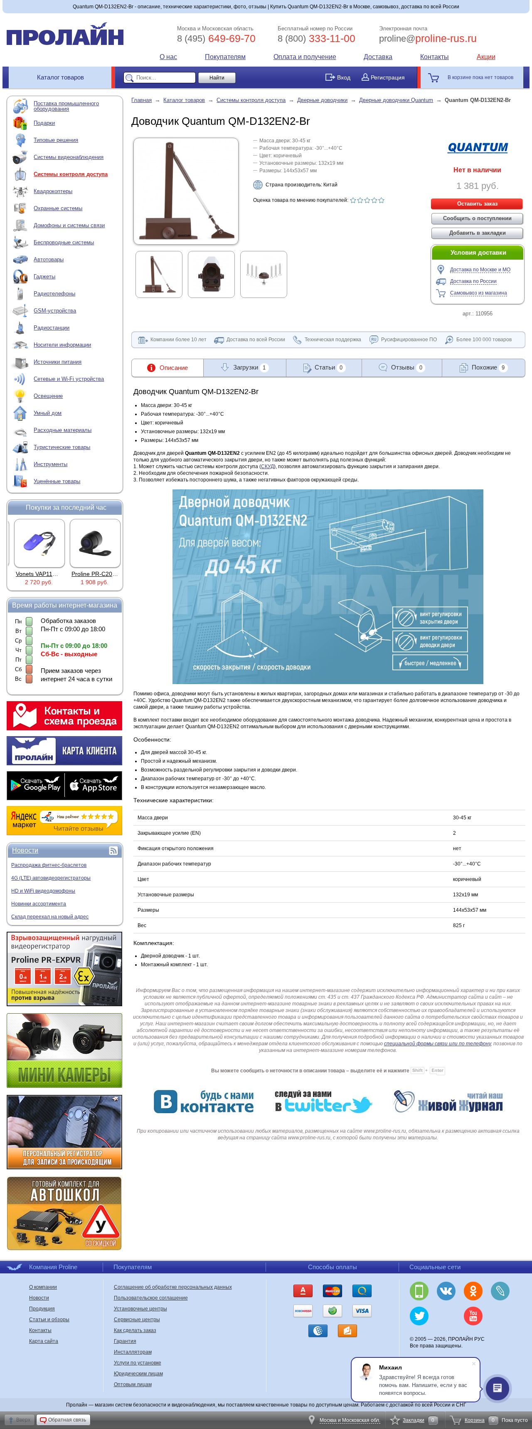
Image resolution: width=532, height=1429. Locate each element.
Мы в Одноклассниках (473, 1291)
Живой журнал (500, 1291)
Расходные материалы (62, 430)
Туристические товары (62, 447)
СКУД (267, 466)
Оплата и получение (304, 56)
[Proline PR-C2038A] (93, 543)
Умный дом (48, 413)
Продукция (42, 1309)
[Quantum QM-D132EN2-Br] (186, 239)
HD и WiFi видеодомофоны (43, 891)
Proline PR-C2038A (95, 574)
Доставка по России (473, 281)
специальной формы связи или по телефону (437, 1044)
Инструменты (50, 464)
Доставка (378, 56)
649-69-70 (216, 38)
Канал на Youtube (473, 1316)
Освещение (48, 396)
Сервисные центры (137, 1319)
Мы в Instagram (446, 1316)
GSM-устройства (55, 311)
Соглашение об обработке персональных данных (173, 1287)
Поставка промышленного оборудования (66, 106)
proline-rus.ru (428, 38)
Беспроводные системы (64, 242)
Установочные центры (140, 1309)
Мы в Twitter (419, 1316)
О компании (43, 1287)
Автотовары (49, 259)
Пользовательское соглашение (151, 1298)
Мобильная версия (419, 1291)
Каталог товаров (60, 77)
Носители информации (62, 345)
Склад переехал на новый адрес (50, 917)
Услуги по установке (137, 1363)
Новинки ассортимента (38, 904)
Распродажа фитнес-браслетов (48, 865)
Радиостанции (51, 328)
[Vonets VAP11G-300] (37, 543)
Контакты (434, 56)
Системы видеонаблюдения (68, 157)
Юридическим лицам (138, 1374)
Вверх (23, 1420)
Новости (25, 850)
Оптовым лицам (133, 1384)
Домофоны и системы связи (69, 225)
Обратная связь (67, 1420)
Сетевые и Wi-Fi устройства (69, 379)
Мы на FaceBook (500, 1316)
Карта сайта (43, 1341)
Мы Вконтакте (446, 1291)
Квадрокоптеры (53, 191)
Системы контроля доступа (71, 174)
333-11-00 (316, 38)
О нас (168, 56)
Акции (486, 56)
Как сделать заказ (135, 1330)
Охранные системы (58, 208)
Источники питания (57, 362)
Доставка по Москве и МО (480, 270)
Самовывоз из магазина (478, 293)
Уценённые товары (57, 481)
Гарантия (125, 1341)
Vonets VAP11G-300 (40, 574)
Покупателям (225, 56)
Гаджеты (44, 276)
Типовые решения (56, 140)
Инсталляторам (133, 1352)
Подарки (44, 123)
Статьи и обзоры (49, 1319)
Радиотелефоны (54, 293)
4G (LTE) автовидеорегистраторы (51, 878)
